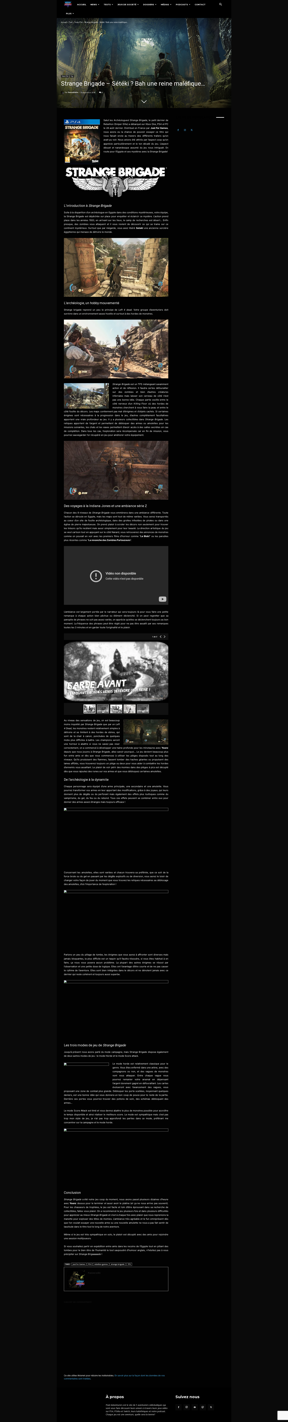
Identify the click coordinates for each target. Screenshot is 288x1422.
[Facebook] (178, 130)
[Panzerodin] (63, 92)
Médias (165, 4)
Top (72, 76)
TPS (129, 1264)
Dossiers (148, 4)
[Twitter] (94, 1278)
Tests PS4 (78, 22)
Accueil (81, 4)
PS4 (89, 1264)
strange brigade (117, 1264)
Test (70, 22)
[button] (220, 4)
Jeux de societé (126, 4)
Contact (200, 4)
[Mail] (89, 1278)
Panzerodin (73, 92)
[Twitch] (203, 1407)
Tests (107, 4)
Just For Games (79, 1264)
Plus (69, 13)
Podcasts (182, 4)
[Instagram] (185, 130)
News (93, 4)
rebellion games (101, 1264)
